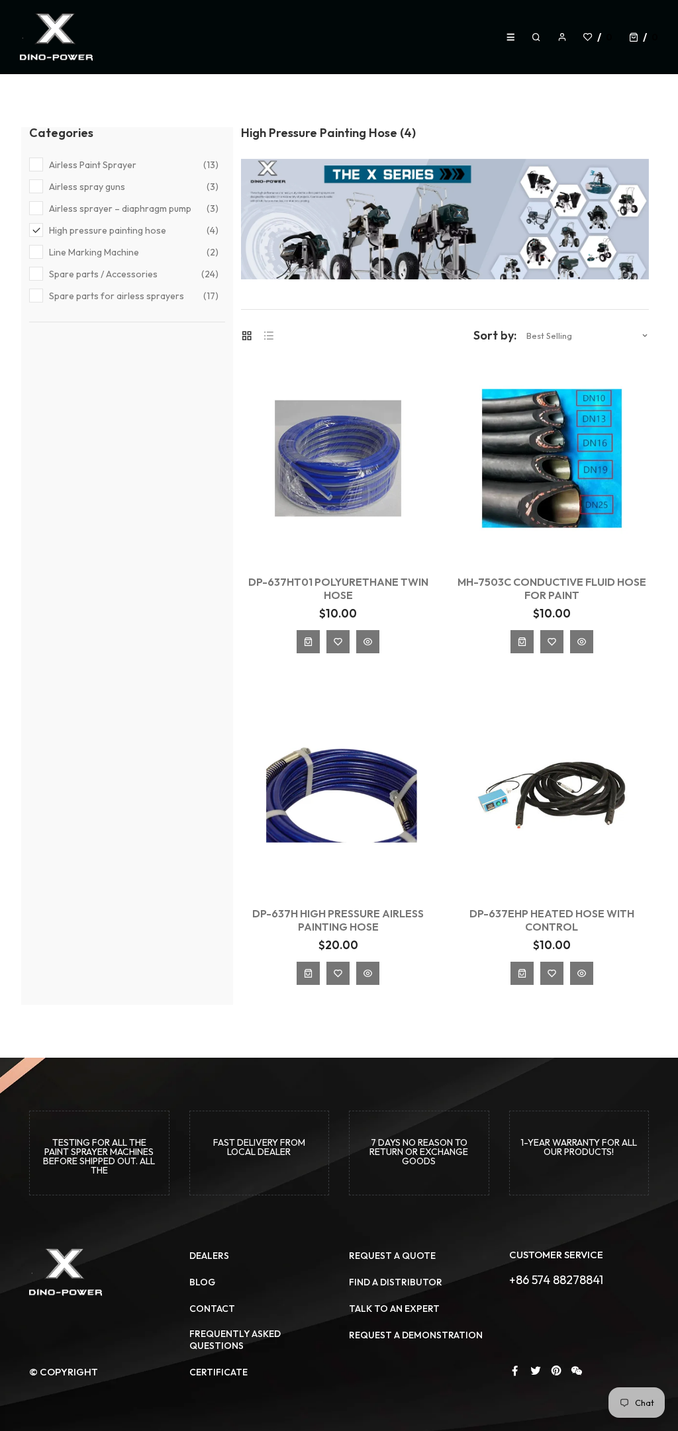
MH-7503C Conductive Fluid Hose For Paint (552, 588)
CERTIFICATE (218, 1372)
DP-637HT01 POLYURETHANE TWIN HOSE (338, 588)
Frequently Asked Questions (235, 1340)
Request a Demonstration (416, 1335)
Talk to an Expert (394, 1309)
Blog (202, 1282)
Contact (212, 1309)
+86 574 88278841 (556, 1279)
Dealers (209, 1256)
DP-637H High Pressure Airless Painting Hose (338, 920)
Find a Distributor (395, 1282)
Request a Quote (392, 1256)
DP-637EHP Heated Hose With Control (551, 920)
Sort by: (494, 336)
